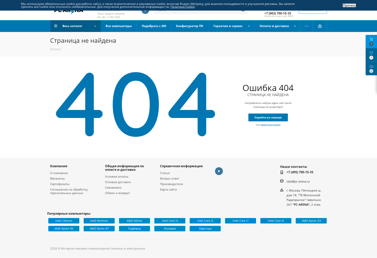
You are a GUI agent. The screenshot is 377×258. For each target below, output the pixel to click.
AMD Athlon (134, 221)
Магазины (57, 178)
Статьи (165, 173)
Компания (58, 166)
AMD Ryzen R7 (99, 228)
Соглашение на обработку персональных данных (69, 191)
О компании (59, 173)
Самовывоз (113, 187)
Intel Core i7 (241, 221)
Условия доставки (118, 182)
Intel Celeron (63, 221)
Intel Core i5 (205, 221)
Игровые (170, 228)
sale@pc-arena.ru (298, 181)
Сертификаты (60, 184)
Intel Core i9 (276, 221)
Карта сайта (168, 189)
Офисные (205, 228)
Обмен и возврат (117, 193)
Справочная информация (181, 166)
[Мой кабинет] (320, 26)
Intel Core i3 (170, 221)
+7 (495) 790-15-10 (299, 172)
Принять (349, 5)
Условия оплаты (116, 176)
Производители (171, 184)
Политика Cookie (182, 7)
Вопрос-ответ (169, 178)
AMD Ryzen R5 (63, 228)
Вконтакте (219, 171)
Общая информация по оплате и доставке (124, 168)
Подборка (134, 228)
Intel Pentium (99, 221)
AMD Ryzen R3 (311, 221)
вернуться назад (270, 124)
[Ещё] (306, 26)
